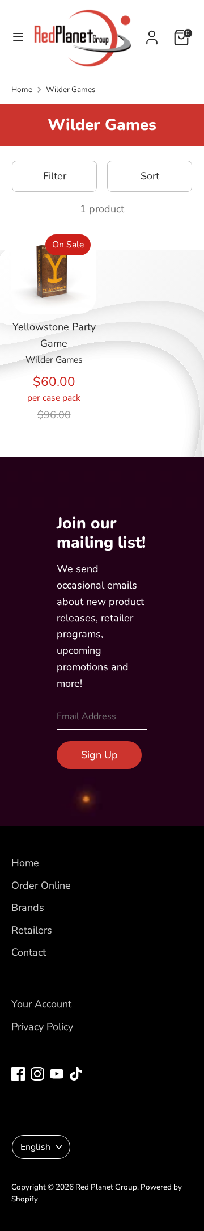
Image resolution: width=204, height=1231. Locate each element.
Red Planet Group (106, 1187)
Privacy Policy (42, 1026)
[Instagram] (37, 1074)
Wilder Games (71, 89)
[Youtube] (56, 1074)
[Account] (152, 34)
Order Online (41, 885)
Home (21, 89)
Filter (54, 176)
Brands (27, 907)
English (35, 1147)
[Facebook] (18, 1074)
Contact (28, 952)
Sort (150, 176)
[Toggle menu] (15, 37)
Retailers (31, 930)
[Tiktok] (76, 1074)
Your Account (41, 1004)
